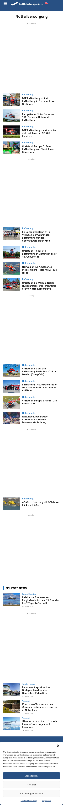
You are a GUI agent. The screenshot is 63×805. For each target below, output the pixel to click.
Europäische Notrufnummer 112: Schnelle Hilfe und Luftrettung (38, 117)
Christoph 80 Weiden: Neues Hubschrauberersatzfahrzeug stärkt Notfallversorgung (39, 285)
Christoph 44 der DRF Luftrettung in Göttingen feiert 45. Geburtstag (39, 253)
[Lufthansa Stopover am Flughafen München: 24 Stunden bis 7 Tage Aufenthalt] (11, 599)
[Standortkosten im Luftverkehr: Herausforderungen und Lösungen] (11, 723)
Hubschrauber (29, 247)
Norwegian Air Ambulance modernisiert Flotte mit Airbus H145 (39, 269)
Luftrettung (27, 94)
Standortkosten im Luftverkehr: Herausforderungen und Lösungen (40, 724)
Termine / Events (28, 684)
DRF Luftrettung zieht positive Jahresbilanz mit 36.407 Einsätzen (39, 133)
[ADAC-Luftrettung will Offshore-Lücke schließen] (11, 503)
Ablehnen (32, 784)
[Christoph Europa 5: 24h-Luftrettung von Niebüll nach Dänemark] (11, 147)
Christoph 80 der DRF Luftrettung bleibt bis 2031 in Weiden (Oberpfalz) (39, 371)
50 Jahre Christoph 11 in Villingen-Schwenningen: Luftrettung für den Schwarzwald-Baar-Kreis (36, 236)
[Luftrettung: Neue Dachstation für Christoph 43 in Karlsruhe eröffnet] (11, 386)
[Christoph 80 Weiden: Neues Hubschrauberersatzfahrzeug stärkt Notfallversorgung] (11, 284)
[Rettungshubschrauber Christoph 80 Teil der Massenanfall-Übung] (11, 418)
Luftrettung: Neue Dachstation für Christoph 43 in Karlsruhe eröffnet (39, 387)
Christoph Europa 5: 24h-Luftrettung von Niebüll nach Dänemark (38, 149)
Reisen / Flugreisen (29, 594)
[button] (58, 745)
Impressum (46, 801)
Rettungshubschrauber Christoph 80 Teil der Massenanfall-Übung (35, 419)
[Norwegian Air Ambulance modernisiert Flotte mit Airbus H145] (11, 268)
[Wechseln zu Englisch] (47, 3)
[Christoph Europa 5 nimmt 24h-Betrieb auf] (11, 402)
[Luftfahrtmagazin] (24, 3)
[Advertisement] (31, 56)
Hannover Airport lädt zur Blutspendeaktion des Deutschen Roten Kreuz (37, 690)
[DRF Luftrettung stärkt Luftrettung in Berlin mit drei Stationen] (11, 99)
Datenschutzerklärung (29, 801)
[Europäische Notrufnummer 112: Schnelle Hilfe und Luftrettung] (11, 115)
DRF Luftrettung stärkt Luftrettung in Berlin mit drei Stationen (38, 101)
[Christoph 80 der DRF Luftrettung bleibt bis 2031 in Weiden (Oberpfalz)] (11, 370)
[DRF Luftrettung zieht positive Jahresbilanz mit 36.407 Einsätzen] (11, 131)
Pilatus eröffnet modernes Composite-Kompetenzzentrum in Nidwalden (40, 707)
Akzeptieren (31, 775)
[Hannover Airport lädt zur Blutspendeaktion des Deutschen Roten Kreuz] (11, 689)
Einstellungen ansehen (31, 793)
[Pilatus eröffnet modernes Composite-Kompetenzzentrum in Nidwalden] (11, 706)
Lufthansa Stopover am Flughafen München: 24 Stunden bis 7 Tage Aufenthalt (40, 600)
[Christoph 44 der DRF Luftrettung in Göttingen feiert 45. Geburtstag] (11, 252)
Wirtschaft (26, 701)
